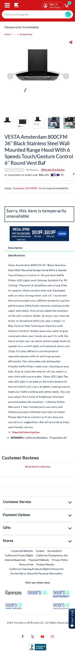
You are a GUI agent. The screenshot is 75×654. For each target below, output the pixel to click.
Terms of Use (26, 564)
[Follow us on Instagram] (52, 636)
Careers (40, 550)
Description (15, 247)
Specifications (16, 255)
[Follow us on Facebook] (22, 636)
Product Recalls (45, 564)
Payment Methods (39, 559)
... (15, 34)
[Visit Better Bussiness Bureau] (37, 646)
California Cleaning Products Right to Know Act (36, 568)
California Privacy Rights (19, 555)
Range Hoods (26, 34)
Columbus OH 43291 (25, 188)
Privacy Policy (60, 559)
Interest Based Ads (15, 559)
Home (7, 34)
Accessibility (54, 550)
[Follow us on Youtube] (42, 636)
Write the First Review (53, 169)
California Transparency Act (52, 555)
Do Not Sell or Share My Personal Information (36, 573)
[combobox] (37, 14)
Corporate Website (22, 550)
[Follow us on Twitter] (32, 636)
